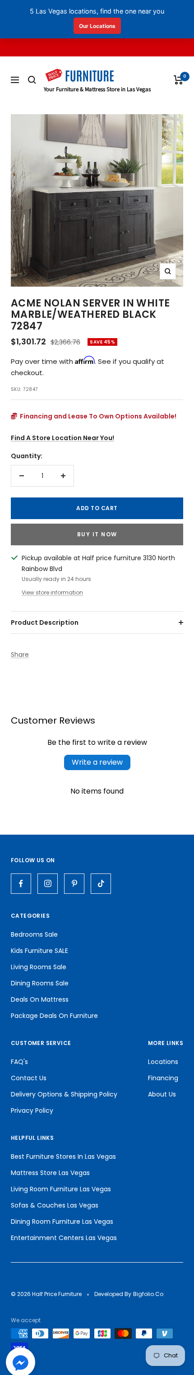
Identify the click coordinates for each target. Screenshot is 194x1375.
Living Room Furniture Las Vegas (61, 1189)
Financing (163, 1077)
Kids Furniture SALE (39, 950)
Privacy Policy (32, 1110)
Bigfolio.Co (148, 1294)
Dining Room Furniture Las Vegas (62, 1221)
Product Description (45, 622)
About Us (162, 1094)
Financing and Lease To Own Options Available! (97, 416)
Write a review (97, 762)
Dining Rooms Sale (40, 983)
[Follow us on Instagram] (47, 883)
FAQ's (19, 1061)
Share (20, 654)
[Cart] (178, 79)
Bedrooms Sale (34, 934)
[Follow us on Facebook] (21, 883)
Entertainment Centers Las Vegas (64, 1237)
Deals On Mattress (40, 999)
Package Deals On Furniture (54, 1015)
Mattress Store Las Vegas (50, 1172)
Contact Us (28, 1077)
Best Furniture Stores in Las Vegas (63, 1156)
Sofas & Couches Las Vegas (54, 1205)
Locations (163, 1061)
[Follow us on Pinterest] (74, 883)
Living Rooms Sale (38, 966)
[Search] (32, 80)
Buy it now (97, 534)
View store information (52, 592)
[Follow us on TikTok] (101, 883)
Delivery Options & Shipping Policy (64, 1094)
